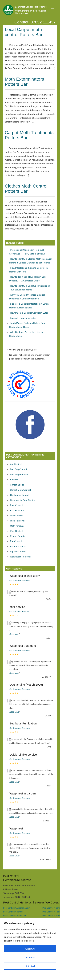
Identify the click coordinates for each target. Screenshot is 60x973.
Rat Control (16, 541)
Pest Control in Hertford (13, 912)
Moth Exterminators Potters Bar (24, 82)
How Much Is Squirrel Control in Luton (29, 312)
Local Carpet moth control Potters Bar (23, 32)
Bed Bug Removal (19, 474)
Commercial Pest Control (22, 500)
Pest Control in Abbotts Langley (16, 908)
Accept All (30, 948)
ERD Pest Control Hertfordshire (31, 6)
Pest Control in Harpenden (14, 916)
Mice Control (16, 515)
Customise (30, 957)
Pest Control (16, 531)
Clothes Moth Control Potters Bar (26, 189)
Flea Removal (17, 510)
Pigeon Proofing (18, 536)
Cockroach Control (19, 495)
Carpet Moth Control (20, 490)
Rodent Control (17, 546)
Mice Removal (17, 520)
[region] (30, 945)
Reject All (30, 966)
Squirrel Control (18, 551)
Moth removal (17, 526)
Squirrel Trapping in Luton (23, 318)
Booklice (14, 479)
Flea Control (16, 505)
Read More (14, 634)
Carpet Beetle (17, 484)
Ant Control (15, 464)
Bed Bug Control (18, 469)
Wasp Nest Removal (20, 556)
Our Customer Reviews (19, 580)
